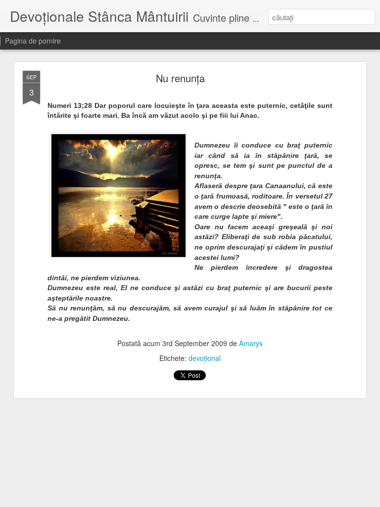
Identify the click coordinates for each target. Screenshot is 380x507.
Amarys (251, 343)
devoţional (205, 358)
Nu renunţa (180, 78)
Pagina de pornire (33, 41)
